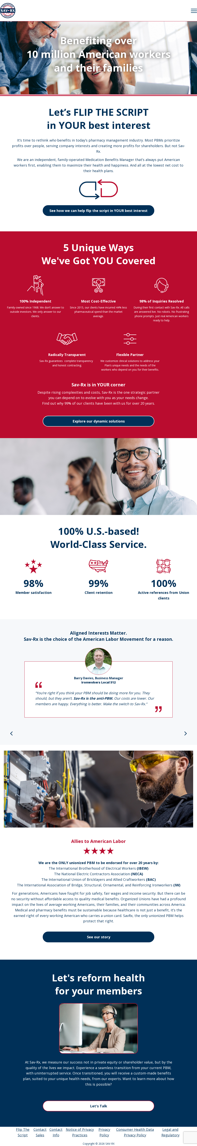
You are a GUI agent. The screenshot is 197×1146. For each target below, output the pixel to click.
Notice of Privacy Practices (80, 1132)
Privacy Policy (104, 1132)
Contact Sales (40, 1132)
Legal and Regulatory (170, 1132)
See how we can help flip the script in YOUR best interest (98, 210)
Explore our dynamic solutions (99, 421)
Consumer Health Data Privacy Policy (135, 1132)
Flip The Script (22, 1132)
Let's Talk (98, 1106)
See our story (98, 937)
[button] (11, 733)
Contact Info (56, 1132)
